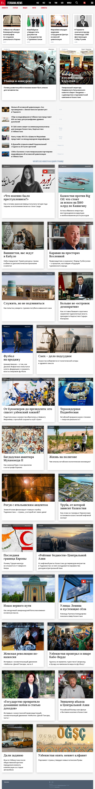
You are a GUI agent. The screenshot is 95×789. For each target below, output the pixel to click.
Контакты (6, 782)
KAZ (38, 3)
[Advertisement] (80, 117)
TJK (50, 3)
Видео (25, 8)
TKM (56, 3)
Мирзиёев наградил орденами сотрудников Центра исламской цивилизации (59, 34)
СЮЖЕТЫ (44, 8)
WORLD (69, 3)
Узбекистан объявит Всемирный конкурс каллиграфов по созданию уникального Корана (12, 34)
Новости (5, 8)
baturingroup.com (62, 785)
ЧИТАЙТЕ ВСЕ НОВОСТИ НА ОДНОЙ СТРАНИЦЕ (48, 161)
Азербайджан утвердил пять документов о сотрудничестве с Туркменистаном (35, 34)
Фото (34, 8)
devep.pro (57, 787)
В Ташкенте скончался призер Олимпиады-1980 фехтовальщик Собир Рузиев (81, 34)
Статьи (15, 8)
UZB (62, 3)
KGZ (44, 3)
